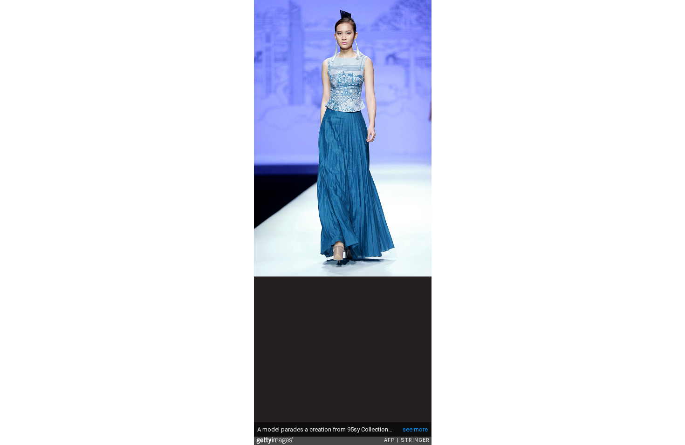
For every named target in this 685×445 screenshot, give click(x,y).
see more (415, 429)
